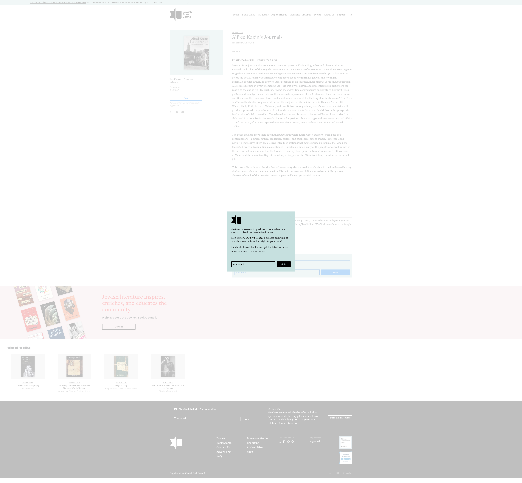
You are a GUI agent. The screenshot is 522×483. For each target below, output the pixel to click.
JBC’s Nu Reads (253, 237)
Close (290, 216)
